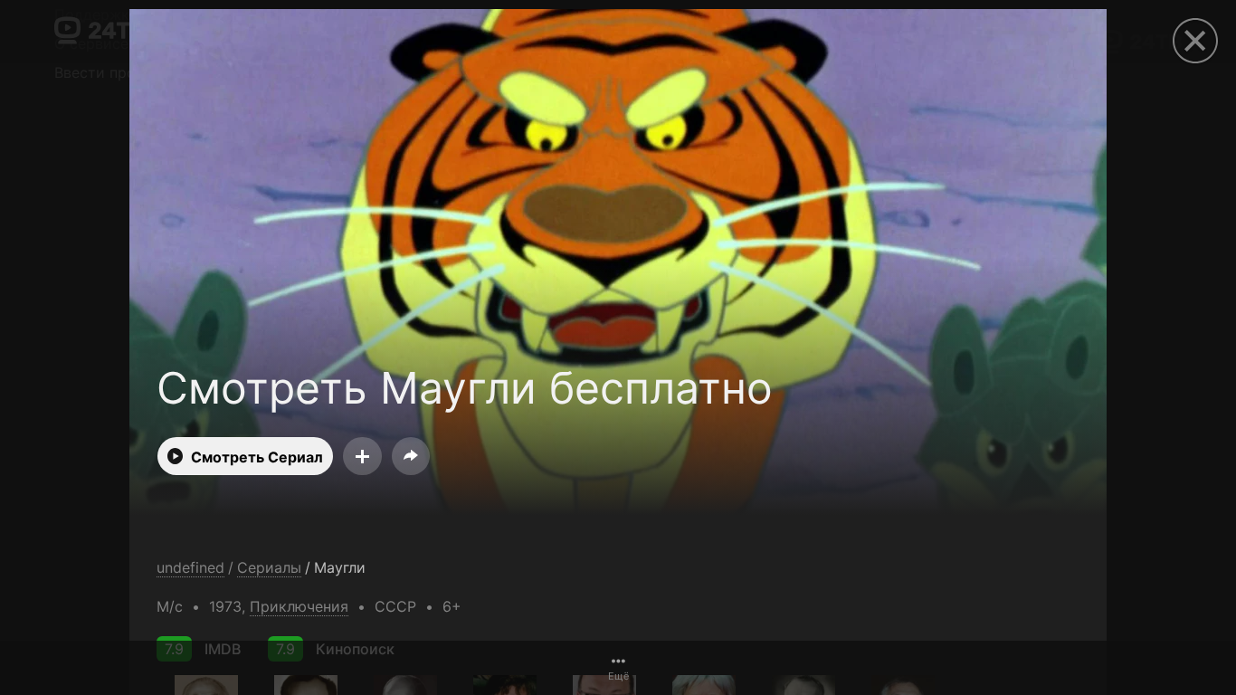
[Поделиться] (411, 456)
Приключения (299, 606)
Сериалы (269, 567)
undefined (190, 567)
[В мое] (362, 456)
